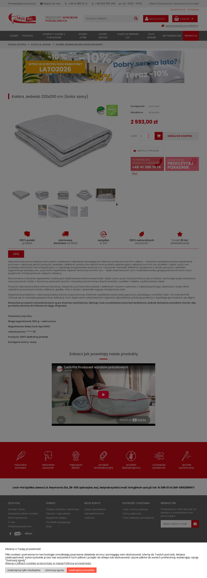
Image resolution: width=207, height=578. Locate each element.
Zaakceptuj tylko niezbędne (23, 570)
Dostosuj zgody (54, 570)
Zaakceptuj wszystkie (81, 570)
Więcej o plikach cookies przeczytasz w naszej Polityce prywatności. (48, 563)
